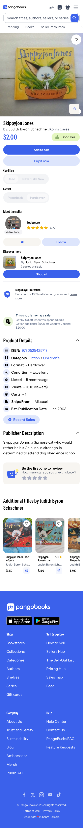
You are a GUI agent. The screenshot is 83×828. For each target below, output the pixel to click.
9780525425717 (34, 350)
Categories (15, 660)
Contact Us (55, 730)
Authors (13, 669)
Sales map (54, 677)
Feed (50, 686)
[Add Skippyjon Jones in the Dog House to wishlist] (59, 523)
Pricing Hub (56, 669)
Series (11, 686)
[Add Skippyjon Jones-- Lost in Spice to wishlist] (26, 523)
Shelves (12, 677)
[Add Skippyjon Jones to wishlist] (76, 39)
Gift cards (14, 694)
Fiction (34, 358)
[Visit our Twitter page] (32, 794)
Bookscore (33, 222)
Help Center (56, 721)
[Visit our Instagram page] (41, 794)
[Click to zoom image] (41, 74)
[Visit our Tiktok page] (58, 794)
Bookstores (15, 643)
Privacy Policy (51, 810)
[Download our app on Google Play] (47, 621)
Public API (14, 773)
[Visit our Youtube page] (50, 794)
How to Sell (55, 643)
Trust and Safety (19, 730)
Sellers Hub (55, 651)
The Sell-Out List (60, 660)
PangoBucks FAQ (60, 739)
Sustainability (17, 739)
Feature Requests (60, 747)
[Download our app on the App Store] (19, 620)
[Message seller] (22, 242)
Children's (51, 358)
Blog (10, 747)
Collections (15, 651)
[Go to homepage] (14, 7)
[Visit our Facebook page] (24, 794)
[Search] (75, 18)
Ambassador (16, 756)
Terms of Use (31, 810)
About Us (14, 721)
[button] (41, 341)
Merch (11, 764)
